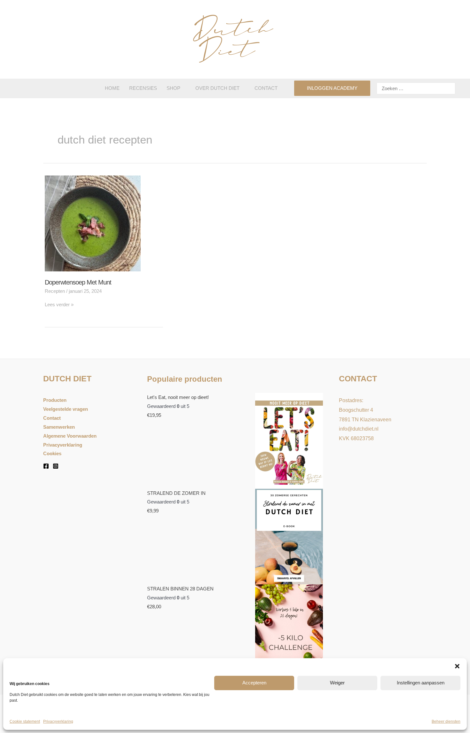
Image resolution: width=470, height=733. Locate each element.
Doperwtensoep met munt (78, 282)
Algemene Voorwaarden (70, 436)
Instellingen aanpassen (420, 682)
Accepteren (254, 682)
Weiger (337, 682)
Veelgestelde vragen (65, 409)
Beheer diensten (446, 721)
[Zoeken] (449, 88)
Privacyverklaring (58, 721)
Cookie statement (25, 721)
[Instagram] (56, 466)
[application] (183, 88)
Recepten (55, 291)
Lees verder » (59, 304)
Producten (55, 400)
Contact (52, 418)
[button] (457, 666)
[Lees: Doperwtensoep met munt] (93, 222)
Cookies (52, 453)
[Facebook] (46, 466)
